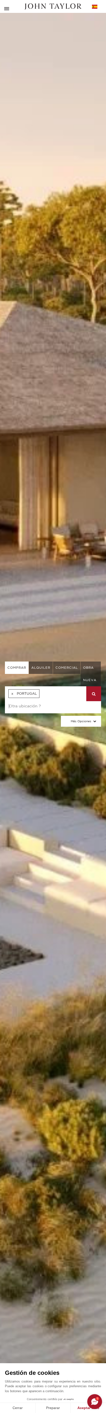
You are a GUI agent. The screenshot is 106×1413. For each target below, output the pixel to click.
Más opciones (81, 721)
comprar (16, 667)
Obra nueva (89, 674)
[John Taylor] (53, 6)
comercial (66, 667)
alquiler (40, 667)
